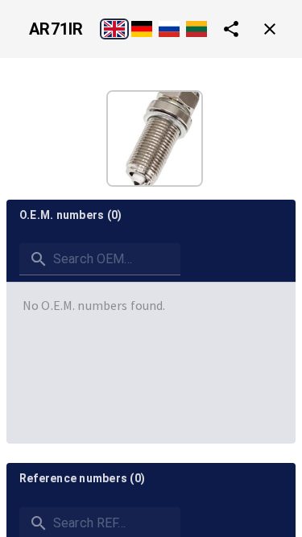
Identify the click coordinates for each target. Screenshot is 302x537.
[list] (151, 305)
